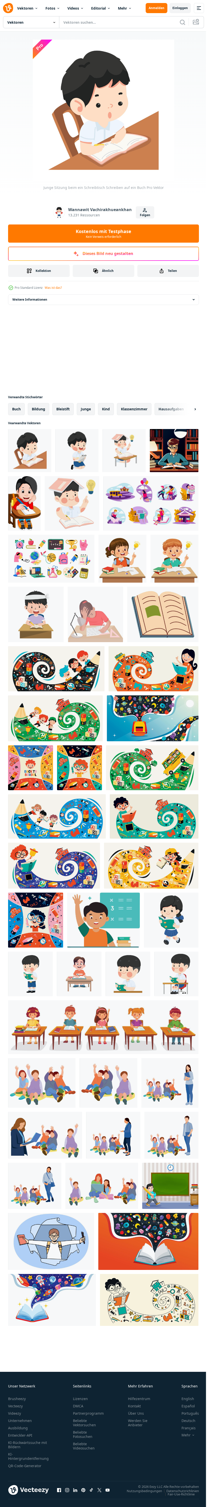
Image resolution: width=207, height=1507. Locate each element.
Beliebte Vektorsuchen (84, 1422)
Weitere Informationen (29, 299)
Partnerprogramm (88, 1413)
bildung (38, 409)
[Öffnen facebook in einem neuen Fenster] (59, 1490)
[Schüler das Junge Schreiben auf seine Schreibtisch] (36, 614)
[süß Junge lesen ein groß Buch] (30, 974)
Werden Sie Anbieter (137, 1422)
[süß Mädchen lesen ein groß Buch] (171, 920)
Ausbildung (18, 1428)
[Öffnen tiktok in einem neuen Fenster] (91, 1490)
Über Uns (136, 1413)
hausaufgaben (171, 409)
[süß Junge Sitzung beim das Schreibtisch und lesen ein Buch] (176, 974)
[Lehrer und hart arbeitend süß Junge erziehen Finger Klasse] (169, 1083)
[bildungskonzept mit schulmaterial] (152, 718)
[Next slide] (187, 409)
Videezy (14, 1413)
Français (185, 1428)
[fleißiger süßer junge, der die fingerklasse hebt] (41, 1083)
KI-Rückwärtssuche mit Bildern (27, 1444)
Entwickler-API (20, 1435)
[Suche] (182, 22)
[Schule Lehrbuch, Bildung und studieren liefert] (162, 614)
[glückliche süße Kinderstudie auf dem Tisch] (79, 974)
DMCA (78, 1406)
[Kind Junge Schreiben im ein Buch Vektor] (124, 450)
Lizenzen (80, 1398)
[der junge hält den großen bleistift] (170, 1186)
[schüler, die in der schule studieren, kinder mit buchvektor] (150, 503)
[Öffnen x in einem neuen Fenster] (99, 1490)
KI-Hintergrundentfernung (28, 1456)
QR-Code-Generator (24, 1465)
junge (86, 409)
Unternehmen (20, 1420)
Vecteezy (15, 1406)
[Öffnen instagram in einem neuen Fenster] (67, 1490)
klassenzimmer (134, 409)
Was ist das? (53, 288)
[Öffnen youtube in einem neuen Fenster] (108, 1490)
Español (184, 1406)
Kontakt (134, 1406)
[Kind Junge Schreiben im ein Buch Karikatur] (72, 503)
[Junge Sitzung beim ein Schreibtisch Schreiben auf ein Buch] (29, 450)
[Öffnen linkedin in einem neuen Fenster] (75, 1490)
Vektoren (25, 8)
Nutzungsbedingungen (140, 1490)
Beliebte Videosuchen (84, 1446)
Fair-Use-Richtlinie (177, 1494)
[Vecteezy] (8, 8)
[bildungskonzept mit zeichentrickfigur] (56, 668)
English (184, 1398)
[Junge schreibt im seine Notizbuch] (76, 450)
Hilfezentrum (139, 1398)
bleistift (63, 409)
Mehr (122, 8)
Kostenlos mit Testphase (103, 233)
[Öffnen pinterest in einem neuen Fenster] (83, 1490)
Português (186, 1413)
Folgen (145, 215)
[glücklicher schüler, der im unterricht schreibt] (24, 503)
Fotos (50, 8)
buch (16, 409)
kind (106, 409)
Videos (73, 8)
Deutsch (185, 1420)
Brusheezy (17, 1398)
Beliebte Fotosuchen (82, 1434)
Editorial (98, 8)
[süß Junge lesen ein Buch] (128, 974)
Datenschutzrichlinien (179, 1490)
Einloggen (180, 8)
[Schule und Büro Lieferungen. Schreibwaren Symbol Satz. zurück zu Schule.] (51, 559)
